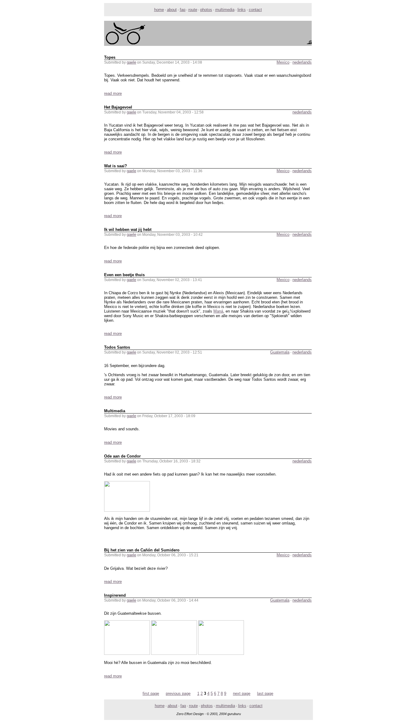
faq (182, 9)
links (242, 9)
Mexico (283, 62)
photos (206, 9)
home (159, 9)
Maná (218, 311)
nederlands (302, 62)
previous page (178, 693)
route (192, 9)
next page (241, 693)
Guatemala (279, 352)
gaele (131, 62)
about (172, 9)
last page (265, 693)
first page (151, 693)
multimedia (224, 9)
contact (255, 9)
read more (113, 93)
